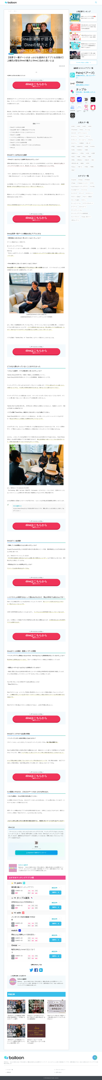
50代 (90, 126)
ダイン (11, 53)
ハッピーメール (76, 203)
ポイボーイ (83, 206)
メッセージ (83, 139)
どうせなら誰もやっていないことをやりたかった (22, 132)
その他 (92, 186)
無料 (90, 156)
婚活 (87, 150)
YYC (92, 183)
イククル (84, 189)
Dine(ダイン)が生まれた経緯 (17, 127)
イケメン (74, 136)
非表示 (38, 123)
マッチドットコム (77, 210)
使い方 (88, 143)
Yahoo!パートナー (83, 183)
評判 (88, 163)
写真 (73, 146)
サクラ (82, 136)
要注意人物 (75, 163)
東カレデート (75, 220)
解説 (82, 163)
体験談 (82, 143)
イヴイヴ (74, 193)
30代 (79, 126)
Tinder (73, 183)
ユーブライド (75, 216)
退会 (87, 166)
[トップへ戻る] (94, 1057)
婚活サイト (75, 153)
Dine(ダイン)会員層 (15, 134)
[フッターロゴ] (14, 1057)
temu (81, 129)
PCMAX (88, 179)
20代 (73, 126)
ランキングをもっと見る (82, 62)
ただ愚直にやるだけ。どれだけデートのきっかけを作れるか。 (26, 145)
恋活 (73, 156)
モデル (91, 139)
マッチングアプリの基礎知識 (80, 213)
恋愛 (93, 153)
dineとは (12, 147)
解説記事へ (56, 887)
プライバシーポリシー (60, 1069)
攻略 (79, 156)
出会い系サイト (86, 216)
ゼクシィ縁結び (88, 196)
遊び (73, 170)
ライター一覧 (10, 1069)
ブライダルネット (88, 203)
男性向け (80, 160)
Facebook (74, 129)
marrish (74, 179)
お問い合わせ (58, 1072)
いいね (88, 129)
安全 (82, 153)
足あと (74, 166)
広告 (88, 153)
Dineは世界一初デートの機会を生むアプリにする (22, 129)
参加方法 (80, 146)
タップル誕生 (75, 200)
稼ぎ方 (87, 160)
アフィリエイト (83, 133)
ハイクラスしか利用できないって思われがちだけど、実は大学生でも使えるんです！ (31, 137)
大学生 (93, 146)
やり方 (74, 133)
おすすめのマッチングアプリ (80, 186)
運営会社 (9, 1072)
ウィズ (82, 193)
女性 (73, 150)
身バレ (80, 166)
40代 (84, 126)
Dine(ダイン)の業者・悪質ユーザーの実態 (20, 140)
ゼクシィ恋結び (76, 196)
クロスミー (90, 193)
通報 (92, 166)
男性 (73, 160)
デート (88, 136)
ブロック (74, 139)
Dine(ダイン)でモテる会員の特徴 (18, 142)
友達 (87, 146)
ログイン (74, 143)
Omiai (80, 179)
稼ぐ (93, 160)
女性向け (80, 150)
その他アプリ (75, 189)
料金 (84, 156)
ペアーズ (74, 206)
